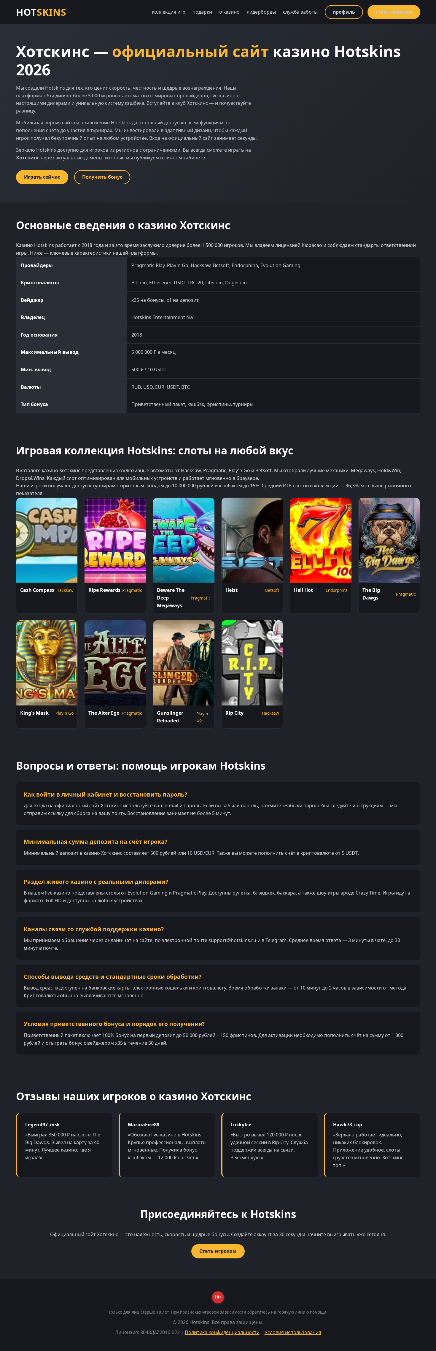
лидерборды (261, 12)
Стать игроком (218, 1251)
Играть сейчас (42, 177)
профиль (344, 12)
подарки (202, 12)
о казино (229, 12)
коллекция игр (168, 12)
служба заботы (300, 12)
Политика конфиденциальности (222, 1332)
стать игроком (393, 12)
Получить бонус (102, 177)
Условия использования (293, 1332)
